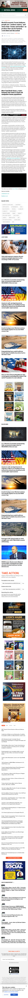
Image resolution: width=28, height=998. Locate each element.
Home (2, 20)
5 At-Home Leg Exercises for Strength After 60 (12, 812)
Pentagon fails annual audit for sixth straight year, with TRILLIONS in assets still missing (13, 540)
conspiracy (15, 38)
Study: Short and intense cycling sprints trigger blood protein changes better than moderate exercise (12, 838)
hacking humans (14, 40)
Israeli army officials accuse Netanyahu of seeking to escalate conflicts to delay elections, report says (13, 735)
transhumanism (18, 42)
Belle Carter (9, 301)
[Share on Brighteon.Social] (2, 36)
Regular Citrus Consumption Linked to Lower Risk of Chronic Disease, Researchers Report (13, 848)
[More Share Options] (9, 36)
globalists (3, 40)
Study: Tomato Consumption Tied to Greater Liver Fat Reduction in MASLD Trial (13, 816)
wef (22, 42)
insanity (22, 40)
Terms (11, 978)
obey (24, 41)
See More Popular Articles (14, 857)
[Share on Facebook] (5, 36)
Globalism (21, 39)
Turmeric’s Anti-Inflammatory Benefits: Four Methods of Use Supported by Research (11, 803)
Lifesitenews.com (5, 193)
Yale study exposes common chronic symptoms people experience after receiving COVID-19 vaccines (12, 258)
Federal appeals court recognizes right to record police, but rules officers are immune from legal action (12, 753)
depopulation (20, 38)
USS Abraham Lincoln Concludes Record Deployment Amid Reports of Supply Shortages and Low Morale (13, 740)
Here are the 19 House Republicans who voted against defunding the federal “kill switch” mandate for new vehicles (13, 376)
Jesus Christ (11, 41)
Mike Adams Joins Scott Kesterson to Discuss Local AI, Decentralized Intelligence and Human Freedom (13, 899)
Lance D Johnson (10, 33)
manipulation (20, 41)
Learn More (6, 994)
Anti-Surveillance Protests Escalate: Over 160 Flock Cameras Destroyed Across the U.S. (13, 793)
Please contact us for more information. (9, 596)
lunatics (15, 41)
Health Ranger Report (7, 882)
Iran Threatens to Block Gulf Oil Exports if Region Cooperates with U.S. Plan (13, 774)
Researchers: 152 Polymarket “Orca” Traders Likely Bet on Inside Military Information (13, 798)
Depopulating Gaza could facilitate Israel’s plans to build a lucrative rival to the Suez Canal (13, 353)
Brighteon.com (4, 196)
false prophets (12, 39)
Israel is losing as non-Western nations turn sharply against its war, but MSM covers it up (13, 329)
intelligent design (4, 41)
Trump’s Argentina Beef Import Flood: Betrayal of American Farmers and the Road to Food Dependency (12, 769)
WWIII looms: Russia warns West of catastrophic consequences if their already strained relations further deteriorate (12, 564)
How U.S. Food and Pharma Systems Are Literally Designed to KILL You (12, 915)
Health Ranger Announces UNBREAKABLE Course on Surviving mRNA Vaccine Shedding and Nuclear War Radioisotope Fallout (13, 908)
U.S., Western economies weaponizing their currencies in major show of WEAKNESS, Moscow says (12, 281)
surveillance (11, 42)
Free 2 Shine (15, 188)
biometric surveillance (8, 38)
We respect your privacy (14, 962)
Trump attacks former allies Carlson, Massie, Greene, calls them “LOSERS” (11, 784)
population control (5, 42)
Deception (7, 20)
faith (8, 39)
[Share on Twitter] (7, 36)
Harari (20, 40)
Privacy (8, 978)
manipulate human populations (13, 158)
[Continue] (25, 959)
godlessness (8, 40)
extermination (4, 39)
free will (17, 39)
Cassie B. (9, 254)
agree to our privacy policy (11, 991)
